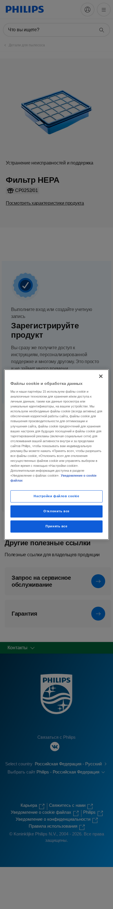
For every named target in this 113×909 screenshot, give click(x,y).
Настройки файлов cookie (56, 496)
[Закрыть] (100, 376)
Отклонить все (56, 511)
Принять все (56, 526)
